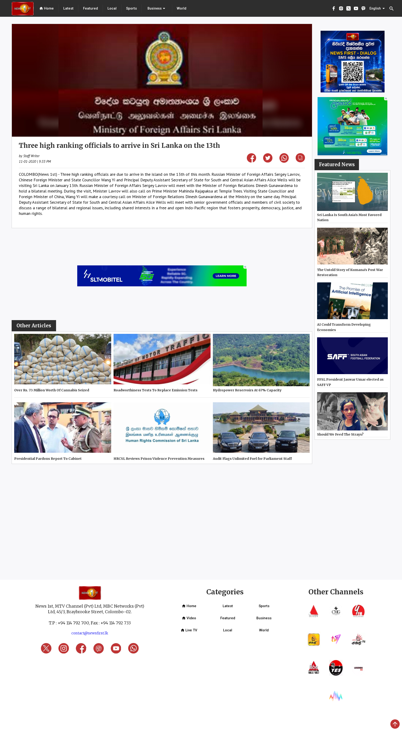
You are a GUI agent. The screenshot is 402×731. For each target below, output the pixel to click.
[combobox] (156, 8)
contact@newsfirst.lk (89, 633)
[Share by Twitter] (267, 161)
